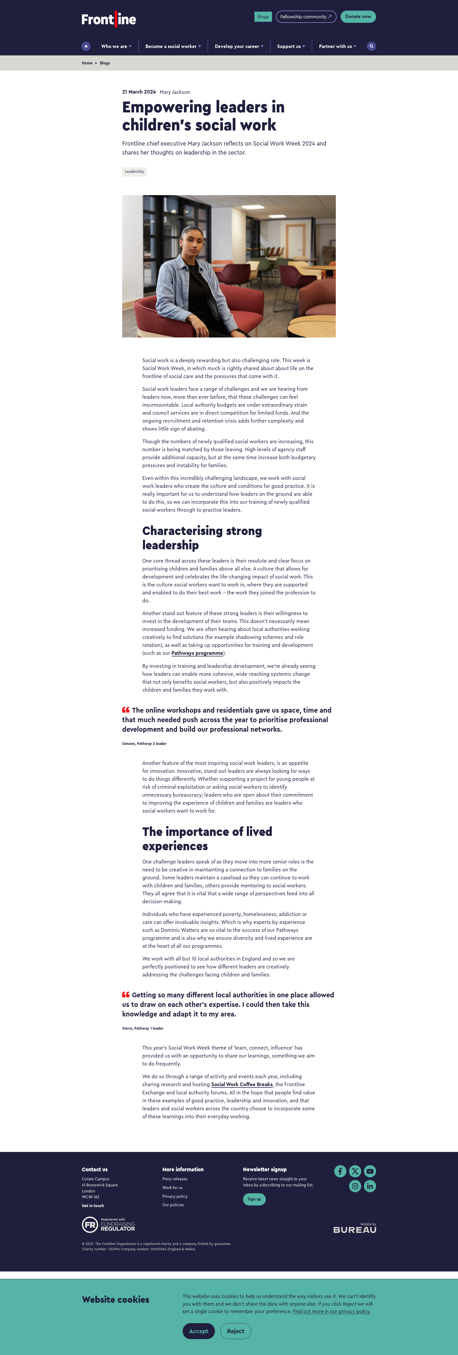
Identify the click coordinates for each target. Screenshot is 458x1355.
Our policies (173, 1204)
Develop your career (237, 46)
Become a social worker (171, 46)
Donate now (358, 16)
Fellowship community (303, 16)
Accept (198, 1331)
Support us (289, 46)
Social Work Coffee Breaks (242, 1084)
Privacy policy (175, 1196)
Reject (235, 1331)
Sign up (254, 1199)
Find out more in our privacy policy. (332, 1311)
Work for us (172, 1187)
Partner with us (335, 46)
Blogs (263, 16)
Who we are (114, 46)
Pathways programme (197, 653)
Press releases (174, 1178)
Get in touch (93, 1206)
